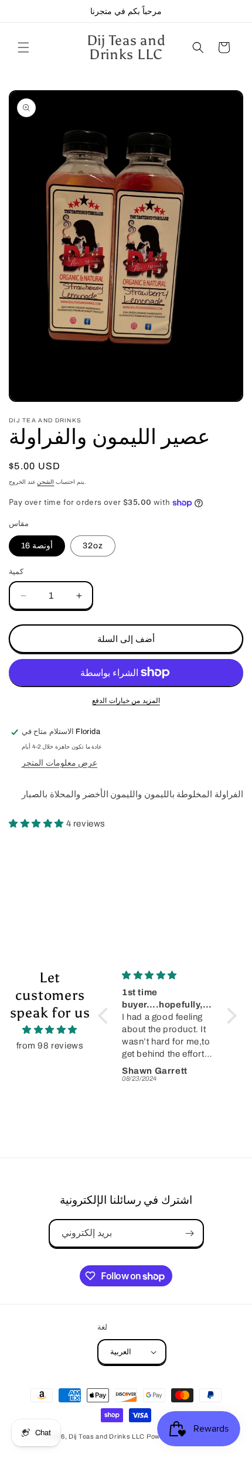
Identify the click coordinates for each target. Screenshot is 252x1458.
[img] (50, 1030)
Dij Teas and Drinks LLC (107, 1436)
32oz (93, 545)
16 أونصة (37, 545)
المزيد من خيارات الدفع (126, 700)
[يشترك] (190, 1233)
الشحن (45, 482)
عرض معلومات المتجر (59, 763)
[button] (23, 47)
